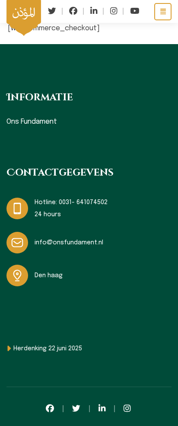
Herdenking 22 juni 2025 (47, 349)
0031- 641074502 (83, 202)
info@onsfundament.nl (69, 243)
